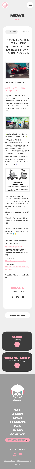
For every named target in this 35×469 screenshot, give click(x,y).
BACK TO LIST (17, 315)
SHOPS (17, 430)
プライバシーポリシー (9, 461)
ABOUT (17, 414)
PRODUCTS (17, 422)
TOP (17, 410)
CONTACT (17, 434)
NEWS (17, 418)
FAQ (17, 426)
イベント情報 (11, 32)
